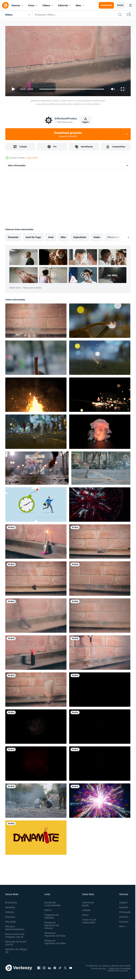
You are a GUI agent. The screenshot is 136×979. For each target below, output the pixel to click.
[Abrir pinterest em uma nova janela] (54, 966)
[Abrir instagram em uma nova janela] (44, 966)
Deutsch (121, 915)
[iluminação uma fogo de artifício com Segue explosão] (99, 356)
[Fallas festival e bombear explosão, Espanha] (37, 466)
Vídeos (46, 5)
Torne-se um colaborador (88, 920)
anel (50, 235)
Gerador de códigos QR (16, 949)
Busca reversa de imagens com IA (14, 934)
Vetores (15, 5)
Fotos (31, 5)
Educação (10, 920)
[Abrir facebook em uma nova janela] (38, 966)
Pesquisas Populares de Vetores (51, 923)
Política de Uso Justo (115, 969)
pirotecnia (113, 235)
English (121, 901)
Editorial (63, 5)
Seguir (85, 122)
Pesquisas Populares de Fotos (54, 933)
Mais (78, 5)
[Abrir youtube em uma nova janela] (70, 966)
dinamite (13, 235)
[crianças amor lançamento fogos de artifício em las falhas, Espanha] (36, 430)
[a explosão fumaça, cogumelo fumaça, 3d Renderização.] (99, 430)
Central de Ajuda (86, 902)
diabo (97, 235)
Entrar (120, 5)
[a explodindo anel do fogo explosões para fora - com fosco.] (36, 725)
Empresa (10, 915)
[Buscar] (120, 15)
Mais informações (17, 164)
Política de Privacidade (117, 966)
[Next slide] (123, 236)
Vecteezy (10, 905)
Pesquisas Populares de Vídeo (51, 941)
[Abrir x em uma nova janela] (65, 966)
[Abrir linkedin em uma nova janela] (49, 966)
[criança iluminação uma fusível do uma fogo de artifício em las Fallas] (100, 466)
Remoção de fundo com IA (15, 941)
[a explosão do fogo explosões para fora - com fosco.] (36, 762)
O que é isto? (32, 157)
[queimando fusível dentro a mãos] (36, 356)
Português (122, 910)
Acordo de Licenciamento (52, 902)
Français (121, 920)
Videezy (9, 910)
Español (121, 905)
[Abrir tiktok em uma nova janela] (60, 966)
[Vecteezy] (5, 5)
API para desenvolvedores (14, 926)
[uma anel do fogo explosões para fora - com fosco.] (99, 688)
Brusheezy (11, 901)
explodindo (79, 235)
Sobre (84, 913)
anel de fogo (33, 235)
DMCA (47, 908)
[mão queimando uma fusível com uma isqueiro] (99, 319)
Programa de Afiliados (51, 915)
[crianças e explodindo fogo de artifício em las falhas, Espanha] (36, 799)
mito (63, 235)
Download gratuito (68, 134)
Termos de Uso (96, 966)
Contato (85, 908)
